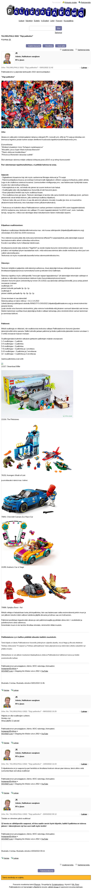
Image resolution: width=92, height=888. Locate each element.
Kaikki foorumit (34, 46)
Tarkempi (58, 33)
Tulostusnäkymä (46, 871)
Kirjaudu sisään (71, 2)
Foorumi (59, 21)
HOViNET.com (7, 671)
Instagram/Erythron (8, 669)
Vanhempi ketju (84, 50)
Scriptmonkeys (58, 884)
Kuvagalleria (68, 21)
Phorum (37, 884)
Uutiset (21, 21)
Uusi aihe (61, 46)
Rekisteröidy (86, 2)
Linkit (52, 21)
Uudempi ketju (67, 50)
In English (45, 21)
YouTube (44, 671)
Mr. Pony (75, 884)
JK (10, 40)
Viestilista (49, 46)
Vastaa (6, 690)
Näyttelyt (29, 21)
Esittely (37, 21)
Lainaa (84, 67)
